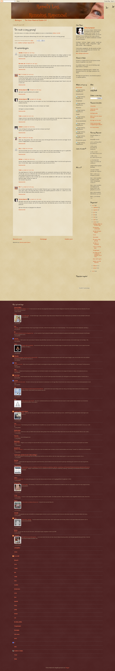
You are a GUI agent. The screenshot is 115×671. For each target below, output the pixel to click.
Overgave (16, 371)
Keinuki (16, 613)
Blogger (67, 667)
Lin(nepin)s (16, 535)
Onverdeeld (95, 237)
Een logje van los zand (95, 120)
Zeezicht (16, 338)
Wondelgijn (16, 630)
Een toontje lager (25, 315)
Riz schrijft (16, 556)
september (95, 207)
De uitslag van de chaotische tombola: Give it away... (97, 254)
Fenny (15, 605)
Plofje (15, 363)
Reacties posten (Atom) (25, 242)
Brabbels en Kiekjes (18, 650)
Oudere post (69, 239)
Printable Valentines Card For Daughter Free (23, 333)
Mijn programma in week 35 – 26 (21, 308)
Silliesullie (16, 356)
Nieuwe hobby (25, 484)
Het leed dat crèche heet (96, 228)
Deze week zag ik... (97, 259)
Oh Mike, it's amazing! (96, 244)
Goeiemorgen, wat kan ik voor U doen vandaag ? (25, 455)
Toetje (15, 576)
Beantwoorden (22, 58)
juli (94, 212)
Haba (15, 646)
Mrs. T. (20, 74)
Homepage (43, 239)
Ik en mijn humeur (94, 127)
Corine (15, 552)
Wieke (15, 659)
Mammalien (17, 441)
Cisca (15, 564)
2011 (93, 205)
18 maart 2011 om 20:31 (28, 74)
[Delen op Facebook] (42, 40)
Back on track (17, 431)
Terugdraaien (96, 250)
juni (94, 214)
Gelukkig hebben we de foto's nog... (97, 224)
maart (95, 222)
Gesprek (16, 514)
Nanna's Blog (17, 483)
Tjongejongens (17, 626)
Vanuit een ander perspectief (94, 110)
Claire (15, 344)
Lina (20, 148)
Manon (15, 500)
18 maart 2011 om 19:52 (31, 63)
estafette (20, 42)
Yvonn (20, 116)
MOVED (16, 531)
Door (15, 597)
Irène (15, 314)
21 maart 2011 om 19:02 (27, 148)
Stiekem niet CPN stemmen (97, 262)
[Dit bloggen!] (39, 40)
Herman (20, 159)
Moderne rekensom (18, 449)
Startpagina (18, 20)
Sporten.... (16, 461)
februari (95, 265)
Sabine (15, 477)
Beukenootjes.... (17, 430)
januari (95, 268)
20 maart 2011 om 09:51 (27, 137)
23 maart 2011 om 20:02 (35, 199)
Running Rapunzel (23, 89)
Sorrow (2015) (17, 424)
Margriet (16, 560)
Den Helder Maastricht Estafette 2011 (36, 20)
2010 (93, 271)
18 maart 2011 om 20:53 (35, 89)
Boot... (23, 412)
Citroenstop (92, 106)
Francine (16, 435)
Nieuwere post (17, 239)
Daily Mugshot (84, 297)
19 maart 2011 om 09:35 (35, 99)
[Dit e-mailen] (37, 40)
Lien (15, 617)
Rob (15, 572)
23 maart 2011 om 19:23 (28, 187)
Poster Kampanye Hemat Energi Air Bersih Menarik (32, 388)
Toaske (15, 568)
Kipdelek (16, 601)
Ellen (15, 399)
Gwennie (21, 126)
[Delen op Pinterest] (44, 40)
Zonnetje (16, 512)
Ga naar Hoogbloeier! (19, 479)
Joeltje (15, 609)
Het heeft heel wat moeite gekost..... (29, 537)
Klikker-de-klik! (56, 33)
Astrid (15, 638)
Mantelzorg (17, 376)
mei (94, 217)
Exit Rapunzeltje (94, 113)
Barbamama (17, 589)
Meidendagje (17, 442)
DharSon (16, 460)
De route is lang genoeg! (96, 240)
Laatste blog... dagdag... (27, 519)
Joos (15, 326)
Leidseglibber (17, 547)
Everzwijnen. (17, 340)
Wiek (15, 369)
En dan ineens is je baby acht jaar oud (30, 502)
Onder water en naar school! (28, 400)
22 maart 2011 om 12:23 (29, 159)
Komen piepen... (17, 496)
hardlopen (24, 42)
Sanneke (20, 52)
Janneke (16, 380)
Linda (15, 593)
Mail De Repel (79, 87)
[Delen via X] (41, 40)
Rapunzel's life (31, 42)
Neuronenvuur (17, 465)
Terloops (16, 327)
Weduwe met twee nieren (20, 382)
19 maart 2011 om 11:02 (28, 116)
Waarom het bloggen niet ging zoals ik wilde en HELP (26, 357)
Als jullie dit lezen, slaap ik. (97, 232)
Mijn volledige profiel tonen (82, 53)
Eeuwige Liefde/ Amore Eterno (21, 411)
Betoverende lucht (18, 364)
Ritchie (15, 530)
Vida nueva (16, 634)
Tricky (15, 495)
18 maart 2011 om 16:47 (28, 52)
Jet (14, 332)
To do (94, 234)
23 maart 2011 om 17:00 (28, 170)
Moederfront (17, 448)
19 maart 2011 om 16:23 (29, 126)
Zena (15, 580)
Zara (20, 137)
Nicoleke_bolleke (18, 622)
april (94, 219)
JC (14, 642)
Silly (15, 387)
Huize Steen (17, 375)
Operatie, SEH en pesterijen (27, 345)
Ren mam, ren (22, 63)
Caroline (16, 584)
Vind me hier (17, 437)
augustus (95, 210)
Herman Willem (17, 307)
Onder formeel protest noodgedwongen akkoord (96, 124)
